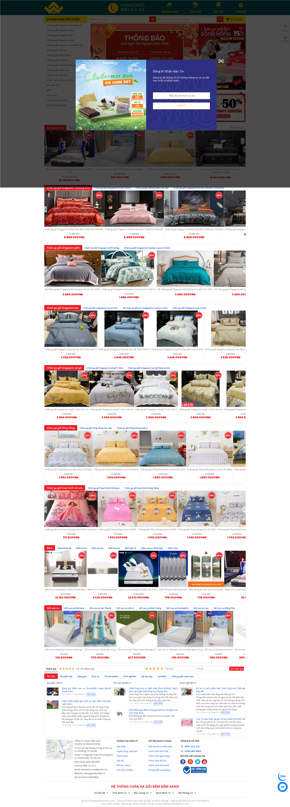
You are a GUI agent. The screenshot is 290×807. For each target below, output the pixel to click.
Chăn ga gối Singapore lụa (62, 307)
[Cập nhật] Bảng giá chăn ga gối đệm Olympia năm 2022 (86, 703)
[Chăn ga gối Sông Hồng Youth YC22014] (237, 509)
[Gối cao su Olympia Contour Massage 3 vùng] (180, 629)
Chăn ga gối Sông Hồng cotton (132, 427)
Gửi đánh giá (236, 668)
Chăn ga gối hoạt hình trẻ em (65, 488)
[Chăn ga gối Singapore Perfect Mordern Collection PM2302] (74, 209)
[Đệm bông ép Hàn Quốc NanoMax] (206, 569)
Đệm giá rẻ (130, 548)
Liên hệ (120, 760)
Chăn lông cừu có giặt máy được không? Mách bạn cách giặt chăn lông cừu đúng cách (153, 690)
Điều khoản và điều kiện (160, 746)
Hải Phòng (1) (185, 792)
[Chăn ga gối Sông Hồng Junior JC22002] (196, 509)
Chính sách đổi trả (157, 760)
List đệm (162, 676)
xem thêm (91, 694)
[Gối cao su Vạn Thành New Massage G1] (136, 629)
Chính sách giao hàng (159, 755)
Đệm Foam (114, 548)
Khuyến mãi (66, 676)
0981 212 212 (192, 746)
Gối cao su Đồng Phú (224, 608)
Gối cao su (53, 608)
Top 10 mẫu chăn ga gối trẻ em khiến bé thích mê (220, 718)
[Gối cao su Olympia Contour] (218, 629)
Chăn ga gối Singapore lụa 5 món (189, 307)
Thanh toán (122, 755)
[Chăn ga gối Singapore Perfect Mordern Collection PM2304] (194, 209)
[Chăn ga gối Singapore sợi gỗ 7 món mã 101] (111, 389)
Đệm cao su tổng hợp (152, 548)
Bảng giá (82, 676)
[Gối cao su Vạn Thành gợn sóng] (99, 629)
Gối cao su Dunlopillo (177, 608)
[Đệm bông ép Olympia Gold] (173, 569)
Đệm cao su (98, 548)
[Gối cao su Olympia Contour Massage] (63, 629)
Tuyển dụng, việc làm (126, 751)
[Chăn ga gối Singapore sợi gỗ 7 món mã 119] (66, 389)
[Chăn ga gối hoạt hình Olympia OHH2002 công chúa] (71, 509)
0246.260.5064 (192, 751)
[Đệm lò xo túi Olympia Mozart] (102, 569)
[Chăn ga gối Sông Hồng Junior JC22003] (157, 509)
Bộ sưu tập (147, 676)
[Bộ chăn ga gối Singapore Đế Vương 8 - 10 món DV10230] (242, 269)
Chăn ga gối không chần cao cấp (152, 187)
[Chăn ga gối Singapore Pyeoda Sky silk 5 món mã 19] (70, 329)
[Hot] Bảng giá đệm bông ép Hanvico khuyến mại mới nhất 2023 (153, 711)
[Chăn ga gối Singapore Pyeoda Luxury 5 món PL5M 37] (129, 269)
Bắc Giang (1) (141, 792)
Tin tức (51, 676)
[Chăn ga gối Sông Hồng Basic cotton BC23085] (209, 449)
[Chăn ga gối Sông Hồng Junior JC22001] (117, 509)
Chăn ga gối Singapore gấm (63, 247)
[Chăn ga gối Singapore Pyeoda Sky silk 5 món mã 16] (230, 329)
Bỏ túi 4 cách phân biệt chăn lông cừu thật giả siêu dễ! (220, 690)
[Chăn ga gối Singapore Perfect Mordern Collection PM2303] (134, 209)
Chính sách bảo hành (158, 765)
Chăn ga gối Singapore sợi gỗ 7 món (105, 367)
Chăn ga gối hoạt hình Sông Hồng (142, 488)
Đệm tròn (173, 548)
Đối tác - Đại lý (123, 765)
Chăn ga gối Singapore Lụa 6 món (100, 307)
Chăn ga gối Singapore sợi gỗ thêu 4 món (149, 367)
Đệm (50, 548)
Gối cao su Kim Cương (150, 608)
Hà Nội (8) (99, 792)
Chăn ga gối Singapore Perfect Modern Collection (199, 187)
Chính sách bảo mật (158, 751)
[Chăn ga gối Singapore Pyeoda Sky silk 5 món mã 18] (124, 329)
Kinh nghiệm (129, 676)
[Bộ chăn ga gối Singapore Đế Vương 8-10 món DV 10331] (185, 269)
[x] (221, 60)
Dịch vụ (95, 676)
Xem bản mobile (124, 769)
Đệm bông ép (64, 548)
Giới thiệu (121, 746)
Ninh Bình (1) (163, 792)
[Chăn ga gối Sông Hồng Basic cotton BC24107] (162, 449)
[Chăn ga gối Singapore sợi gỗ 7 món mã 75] (156, 389)
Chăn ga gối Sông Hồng (61, 427)
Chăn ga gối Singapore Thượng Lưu (68, 187)
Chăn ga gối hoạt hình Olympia (104, 488)
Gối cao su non (201, 608)
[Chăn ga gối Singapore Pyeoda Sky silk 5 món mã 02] (177, 329)
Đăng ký (181, 105)
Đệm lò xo (81, 548)
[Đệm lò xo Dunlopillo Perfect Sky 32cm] (138, 569)
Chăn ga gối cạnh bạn (182, 676)
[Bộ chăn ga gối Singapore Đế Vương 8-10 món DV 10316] (72, 269)
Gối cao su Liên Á (125, 608)
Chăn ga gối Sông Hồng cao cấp (96, 427)
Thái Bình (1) (119, 792)
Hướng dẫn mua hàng (159, 769)
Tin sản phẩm (111, 676)
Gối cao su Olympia (74, 608)
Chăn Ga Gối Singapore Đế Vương (102, 247)
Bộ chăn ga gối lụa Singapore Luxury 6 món (145, 307)
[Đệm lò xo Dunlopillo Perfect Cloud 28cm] (65, 569)
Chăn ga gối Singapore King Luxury (113, 187)
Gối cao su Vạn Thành (100, 608)
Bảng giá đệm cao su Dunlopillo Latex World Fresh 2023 (86, 690)
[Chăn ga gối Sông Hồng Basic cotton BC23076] (116, 449)
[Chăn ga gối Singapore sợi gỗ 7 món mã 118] (200, 389)
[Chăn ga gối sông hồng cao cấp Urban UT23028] (68, 449)
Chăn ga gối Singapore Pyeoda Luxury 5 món (147, 247)
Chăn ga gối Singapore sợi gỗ (64, 367)
